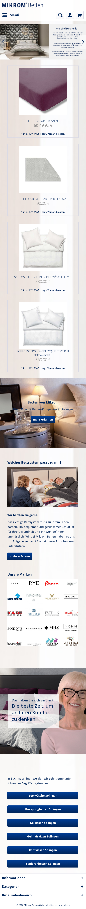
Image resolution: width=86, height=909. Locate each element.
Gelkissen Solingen (43, 823)
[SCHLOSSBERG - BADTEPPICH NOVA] (43, 169)
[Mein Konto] (70, 15)
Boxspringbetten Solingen (43, 809)
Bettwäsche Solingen (43, 795)
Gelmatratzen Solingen (43, 836)
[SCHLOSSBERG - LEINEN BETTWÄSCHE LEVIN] (43, 247)
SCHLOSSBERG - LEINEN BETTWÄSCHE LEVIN (43, 277)
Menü (14, 15)
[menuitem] (10, 15)
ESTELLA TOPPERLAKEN (43, 121)
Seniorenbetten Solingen (43, 864)
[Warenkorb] (80, 15)
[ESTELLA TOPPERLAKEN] (43, 91)
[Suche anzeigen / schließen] (60, 15)
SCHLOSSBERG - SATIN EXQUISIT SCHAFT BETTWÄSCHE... (43, 353)
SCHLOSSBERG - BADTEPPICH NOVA (43, 199)
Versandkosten (56, 133)
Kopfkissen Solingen (43, 850)
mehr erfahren (43, 419)
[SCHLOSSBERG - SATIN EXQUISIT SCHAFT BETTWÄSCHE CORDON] (43, 326)
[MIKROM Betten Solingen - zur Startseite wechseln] (22, 5)
